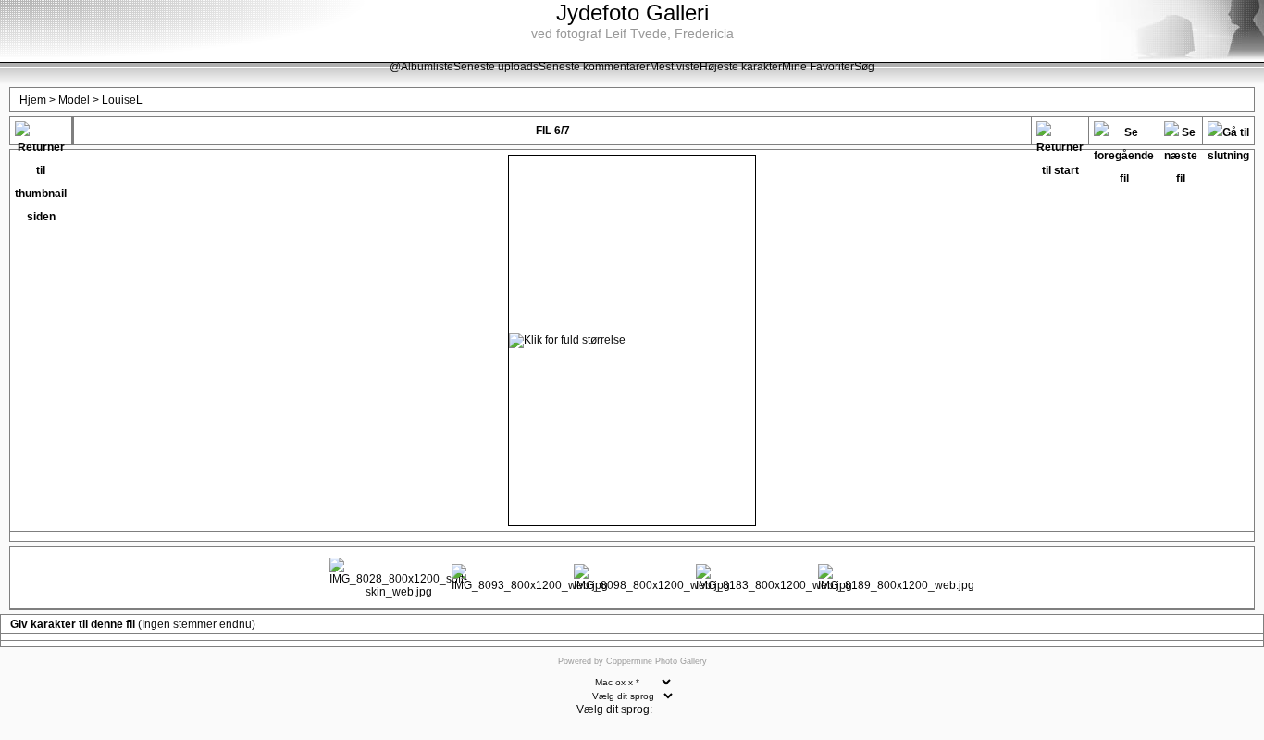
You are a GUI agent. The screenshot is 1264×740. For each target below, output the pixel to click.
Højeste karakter (741, 66)
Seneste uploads (496, 66)
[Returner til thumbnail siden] (40, 132)
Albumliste (427, 66)
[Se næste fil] (1180, 132)
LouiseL (122, 100)
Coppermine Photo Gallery (656, 661)
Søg (864, 66)
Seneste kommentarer (594, 66)
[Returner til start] (1060, 132)
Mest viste (675, 66)
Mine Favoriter (818, 66)
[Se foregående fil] (1124, 132)
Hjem (32, 100)
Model (74, 100)
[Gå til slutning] (1228, 132)
